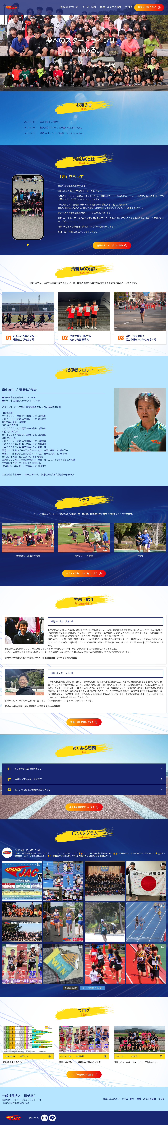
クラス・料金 (88, 7)
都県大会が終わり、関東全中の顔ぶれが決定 (61, 128)
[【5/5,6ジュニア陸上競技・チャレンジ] (63, 881)
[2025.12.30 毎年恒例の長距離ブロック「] (22, 922)
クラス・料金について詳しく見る (82, 573)
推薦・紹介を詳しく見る (82, 722)
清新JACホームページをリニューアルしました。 (62, 133)
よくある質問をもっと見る (82, 807)
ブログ (127, 7)
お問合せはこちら (148, 7)
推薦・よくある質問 (109, 7)
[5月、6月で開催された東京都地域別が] (105, 964)
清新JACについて (68, 7)
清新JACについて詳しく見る (110, 245)
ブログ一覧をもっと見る (82, 1075)
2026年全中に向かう (49, 122)
